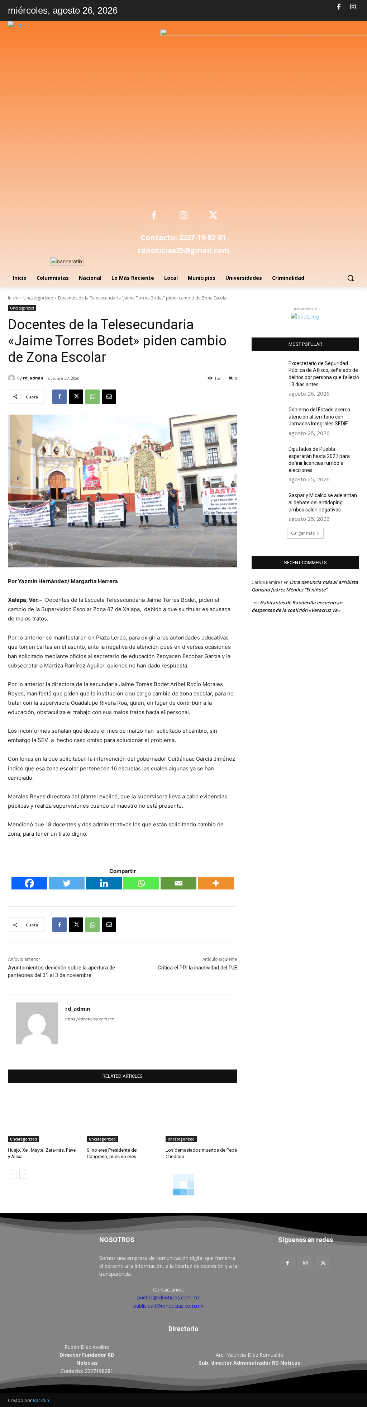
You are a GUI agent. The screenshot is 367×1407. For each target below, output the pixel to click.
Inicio (13, 298)
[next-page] (23, 1174)
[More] (216, 883)
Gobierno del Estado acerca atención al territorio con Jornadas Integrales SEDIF (319, 416)
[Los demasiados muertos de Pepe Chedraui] (201, 1117)
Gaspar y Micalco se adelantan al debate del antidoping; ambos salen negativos (323, 502)
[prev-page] (12, 1174)
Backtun (41, 1400)
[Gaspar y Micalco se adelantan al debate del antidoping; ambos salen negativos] (268, 503)
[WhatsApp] (92, 396)
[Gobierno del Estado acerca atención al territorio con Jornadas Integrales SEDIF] (268, 417)
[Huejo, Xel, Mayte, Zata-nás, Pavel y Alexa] (44, 1117)
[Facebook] (339, 7)
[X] (213, 216)
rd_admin (33, 378)
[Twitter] (67, 883)
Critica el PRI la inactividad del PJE (197, 967)
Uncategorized (38, 298)
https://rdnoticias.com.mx (89, 1018)
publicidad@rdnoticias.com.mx (168, 1305)
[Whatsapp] (141, 883)
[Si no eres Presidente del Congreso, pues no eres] (122, 1117)
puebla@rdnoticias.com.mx (168, 1297)
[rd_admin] (12, 378)
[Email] (109, 396)
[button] (350, 278)
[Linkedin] (104, 883)
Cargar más (303, 533)
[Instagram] (353, 7)
